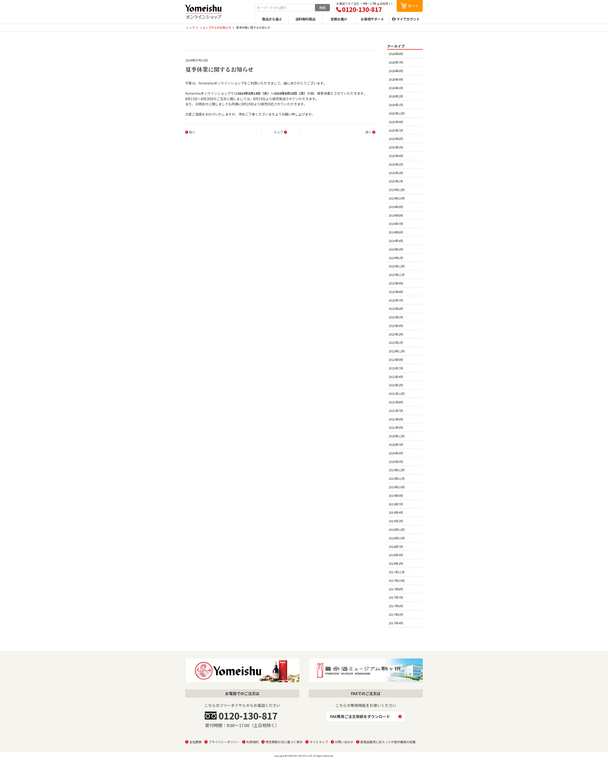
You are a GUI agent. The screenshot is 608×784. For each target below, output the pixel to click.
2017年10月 (397, 580)
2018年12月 (397, 529)
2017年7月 (396, 597)
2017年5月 (396, 614)
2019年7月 (396, 504)
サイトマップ (318, 742)
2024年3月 (396, 249)
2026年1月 (396, 105)
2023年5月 (396, 317)
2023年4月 (396, 325)
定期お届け (339, 19)
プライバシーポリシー (224, 742)
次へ (368, 132)
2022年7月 (396, 368)
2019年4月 (396, 512)
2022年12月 (397, 351)
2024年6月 (396, 232)
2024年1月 (396, 258)
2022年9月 (396, 359)
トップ (278, 132)
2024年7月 (396, 223)
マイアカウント (408, 19)
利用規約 (252, 742)
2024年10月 (397, 198)
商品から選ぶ (272, 19)
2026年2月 (396, 96)
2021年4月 (396, 427)
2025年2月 (396, 173)
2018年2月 (396, 563)
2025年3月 (396, 164)
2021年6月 (396, 419)
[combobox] (285, 7)
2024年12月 (397, 189)
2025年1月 (396, 181)
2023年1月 (396, 342)
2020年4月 (396, 453)
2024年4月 (396, 240)
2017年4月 (396, 623)
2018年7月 (396, 546)
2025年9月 (396, 122)
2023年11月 (397, 274)
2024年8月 (396, 215)
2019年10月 (397, 487)
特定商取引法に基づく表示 (284, 742)
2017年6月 (396, 606)
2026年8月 (396, 53)
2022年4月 (396, 376)
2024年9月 (396, 207)
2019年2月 (396, 521)
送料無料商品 (305, 19)
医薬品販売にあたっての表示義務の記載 (388, 742)
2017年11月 (397, 572)
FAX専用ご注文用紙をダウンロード (360, 716)
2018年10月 (397, 538)
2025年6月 (396, 138)
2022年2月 (396, 385)
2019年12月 (397, 470)
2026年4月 (396, 79)
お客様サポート (372, 19)
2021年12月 (397, 393)
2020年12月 (397, 436)
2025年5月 (396, 147)
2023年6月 (396, 308)
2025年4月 (396, 156)
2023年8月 (396, 291)
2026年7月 (396, 62)
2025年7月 (396, 130)
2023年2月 (396, 334)
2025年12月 (397, 113)
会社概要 (195, 742)
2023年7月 (396, 300)
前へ (192, 132)
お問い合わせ (344, 742)
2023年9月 (396, 283)
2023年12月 (397, 266)
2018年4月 (396, 555)
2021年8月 (396, 402)
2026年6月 (396, 71)
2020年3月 (396, 461)
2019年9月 (396, 495)
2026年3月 (396, 88)
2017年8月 (396, 589)
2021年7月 (396, 410)
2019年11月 (397, 478)
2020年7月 (396, 444)
